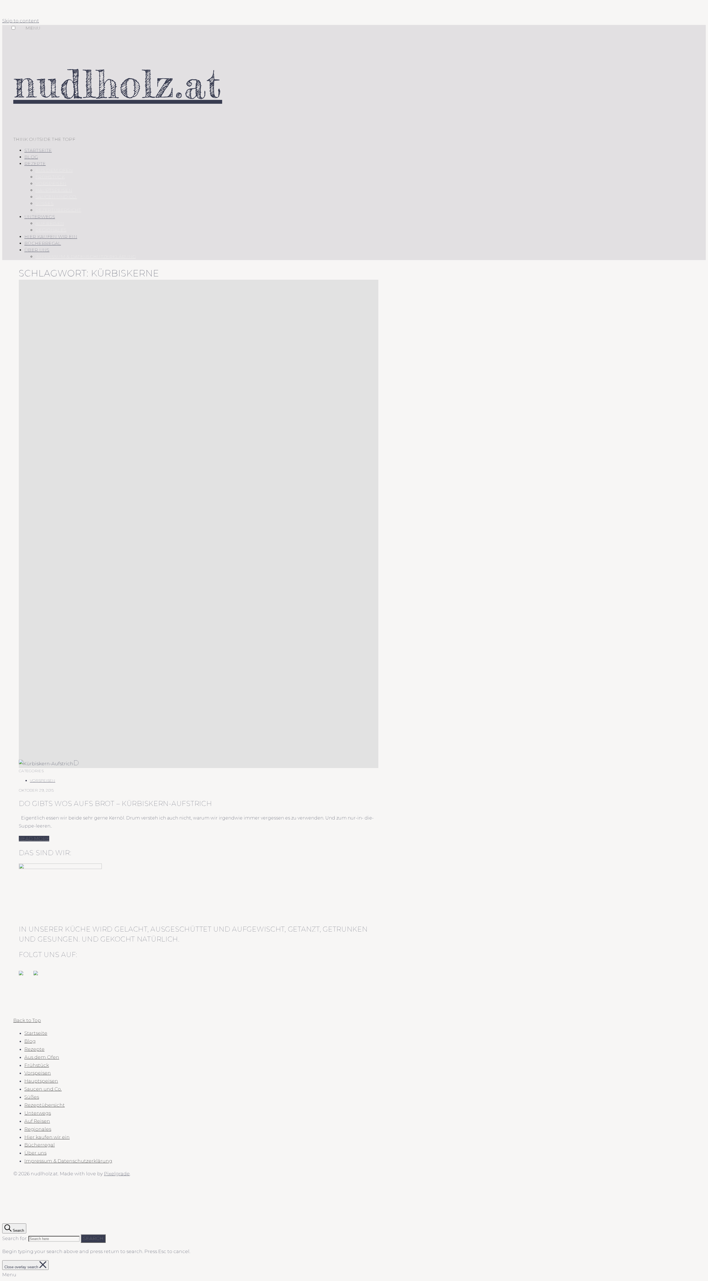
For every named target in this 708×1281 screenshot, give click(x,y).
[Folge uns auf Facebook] (25, 977)
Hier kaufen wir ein (50, 236)
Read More (34, 838)
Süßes (44, 203)
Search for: (14, 1238)
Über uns (37, 250)
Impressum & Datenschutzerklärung (85, 256)
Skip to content (20, 21)
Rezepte (35, 163)
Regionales (50, 230)
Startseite (38, 150)
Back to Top (27, 1020)
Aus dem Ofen (54, 170)
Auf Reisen (49, 223)
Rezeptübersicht (58, 210)
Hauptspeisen (53, 190)
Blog (31, 157)
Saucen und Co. (56, 196)
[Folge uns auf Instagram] (40, 977)
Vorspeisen (50, 183)
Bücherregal (42, 243)
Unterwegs (39, 216)
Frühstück (50, 177)
